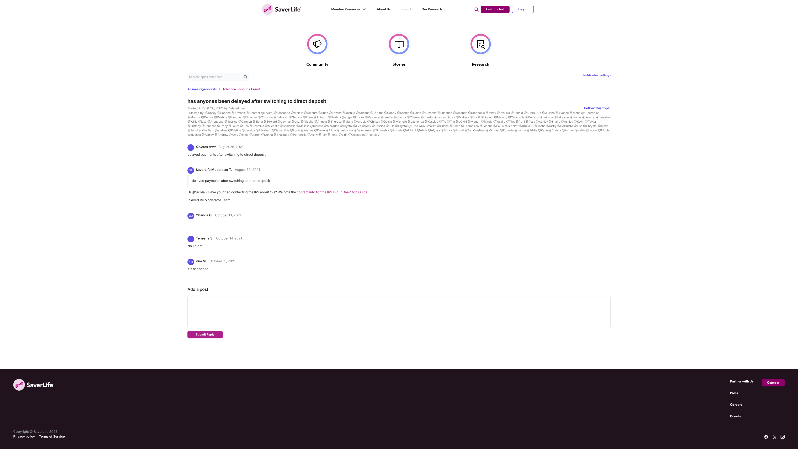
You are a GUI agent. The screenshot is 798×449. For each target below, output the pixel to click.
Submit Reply (205, 334)
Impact (405, 9)
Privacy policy (24, 436)
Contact (773, 382)
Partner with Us (741, 381)
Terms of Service (52, 436)
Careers (736, 404)
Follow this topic (597, 108)
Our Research (431, 9)
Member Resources (345, 9)
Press (734, 393)
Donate (735, 416)
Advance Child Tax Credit (241, 89)
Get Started (495, 9)
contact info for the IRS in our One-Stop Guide (332, 192)
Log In (522, 9)
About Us (383, 9)
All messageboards (202, 89)
